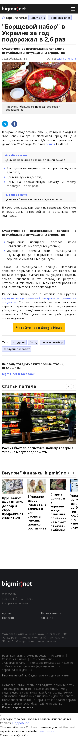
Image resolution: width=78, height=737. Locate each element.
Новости (8, 618)
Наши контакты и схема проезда (24, 655)
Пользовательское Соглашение (52, 663)
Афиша (6, 613)
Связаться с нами (14, 659)
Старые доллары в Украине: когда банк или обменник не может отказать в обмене (58, 512)
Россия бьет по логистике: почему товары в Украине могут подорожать (37, 450)
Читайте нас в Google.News (39, 328)
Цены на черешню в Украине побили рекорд (35, 160)
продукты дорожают (17, 349)
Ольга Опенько (66, 58)
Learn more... (47, 731)
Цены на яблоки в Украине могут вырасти (33, 199)
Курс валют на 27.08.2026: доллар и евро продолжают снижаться (12, 508)
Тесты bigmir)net (60, 17)
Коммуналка (37, 17)
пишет (50, 144)
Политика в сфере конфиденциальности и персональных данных (32, 668)
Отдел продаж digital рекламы (48, 675)
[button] (68, 386)
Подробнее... (21, 723)
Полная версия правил (17, 707)
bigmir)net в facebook (18, 374)
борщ (33, 342)
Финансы (47, 618)
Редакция (57, 655)
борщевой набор (52, 342)
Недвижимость (51, 613)
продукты (19, 342)
